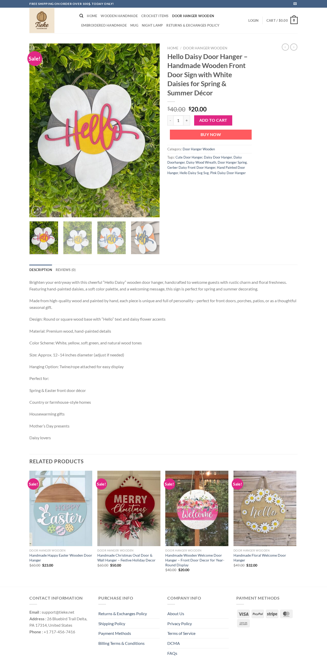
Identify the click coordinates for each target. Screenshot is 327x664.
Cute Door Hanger (189, 157)
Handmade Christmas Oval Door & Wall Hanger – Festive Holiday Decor (126, 557)
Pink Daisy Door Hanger (228, 173)
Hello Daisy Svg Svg (194, 173)
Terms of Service (181, 633)
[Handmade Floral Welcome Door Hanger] (265, 508)
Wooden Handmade (119, 16)
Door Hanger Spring (232, 162)
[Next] (150, 130)
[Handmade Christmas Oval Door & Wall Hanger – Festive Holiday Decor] (128, 508)
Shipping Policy (111, 623)
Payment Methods (114, 633)
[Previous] (38, 130)
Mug (134, 25)
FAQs (172, 653)
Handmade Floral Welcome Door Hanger (259, 557)
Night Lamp (152, 25)
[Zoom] (36, 211)
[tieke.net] (50, 20)
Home (92, 16)
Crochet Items (154, 16)
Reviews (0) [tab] (66, 270)
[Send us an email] (295, 4)
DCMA (173, 643)
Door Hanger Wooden (193, 16)
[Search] (81, 16)
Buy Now (211, 134)
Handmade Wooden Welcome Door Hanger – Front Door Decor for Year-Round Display (194, 560)
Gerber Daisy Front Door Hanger (191, 167)
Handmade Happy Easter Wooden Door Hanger (60, 557)
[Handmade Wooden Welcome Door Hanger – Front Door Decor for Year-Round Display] (196, 508)
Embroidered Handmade (104, 25)
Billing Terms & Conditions (121, 643)
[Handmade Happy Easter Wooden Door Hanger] (60, 508)
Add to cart (213, 120)
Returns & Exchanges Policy (192, 25)
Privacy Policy (179, 623)
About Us (175, 613)
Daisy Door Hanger (218, 157)
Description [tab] (40, 270)
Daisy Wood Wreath (201, 162)
